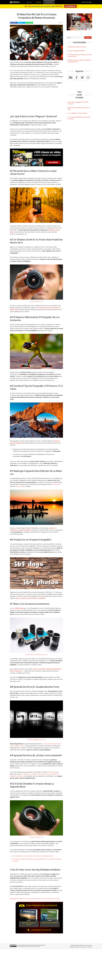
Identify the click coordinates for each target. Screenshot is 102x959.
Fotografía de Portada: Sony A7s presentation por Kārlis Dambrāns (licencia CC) (35, 898)
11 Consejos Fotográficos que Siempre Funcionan (79, 118)
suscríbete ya (70, 6)
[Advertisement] (23, 100)
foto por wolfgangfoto (36, 739)
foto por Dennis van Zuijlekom (36, 654)
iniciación (29, 2)
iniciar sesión (86, 2)
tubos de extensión (16, 671)
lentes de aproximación (53, 669)
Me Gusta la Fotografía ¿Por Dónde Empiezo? (78, 103)
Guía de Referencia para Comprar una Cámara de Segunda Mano (33, 856)
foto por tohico (36, 837)
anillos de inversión (39, 669)
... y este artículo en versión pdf (40, 930)
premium (38, 2)
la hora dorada (19, 486)
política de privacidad (81, 947)
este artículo (52, 772)
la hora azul (55, 484)
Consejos (61, 23)
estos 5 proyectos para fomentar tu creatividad (30, 598)
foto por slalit (36, 301)
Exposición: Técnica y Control (28, 923)
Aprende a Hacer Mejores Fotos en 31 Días (79, 108)
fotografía (48, 2)
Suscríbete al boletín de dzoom (77, 47)
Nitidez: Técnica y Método (50, 923)
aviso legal (72, 947)
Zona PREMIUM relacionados (41, 905)
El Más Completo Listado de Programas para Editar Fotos (79, 61)
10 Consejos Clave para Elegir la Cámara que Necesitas (80, 55)
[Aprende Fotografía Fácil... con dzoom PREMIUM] (36, 157)
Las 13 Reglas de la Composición (77, 113)
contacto (90, 947)
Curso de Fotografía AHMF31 (76, 51)
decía (17, 608)
